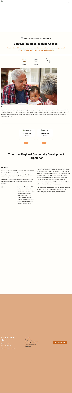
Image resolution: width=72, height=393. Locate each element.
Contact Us (28, 346)
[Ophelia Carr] (45, 130)
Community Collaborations (31, 342)
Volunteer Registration (30, 344)
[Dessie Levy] (27, 130)
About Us (27, 337)
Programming (28, 340)
